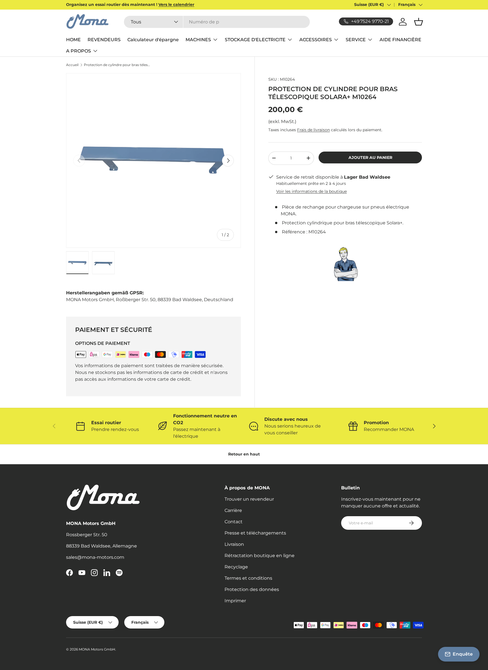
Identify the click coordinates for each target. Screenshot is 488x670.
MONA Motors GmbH (97, 649)
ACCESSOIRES (315, 39)
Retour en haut (244, 454)
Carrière (233, 510)
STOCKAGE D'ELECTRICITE (255, 39)
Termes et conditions (248, 578)
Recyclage (236, 567)
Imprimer (235, 600)
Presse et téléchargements (255, 533)
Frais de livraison (313, 129)
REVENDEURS (104, 39)
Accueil (72, 65)
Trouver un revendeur (249, 499)
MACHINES (198, 39)
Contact (234, 521)
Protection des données (252, 589)
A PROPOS (78, 51)
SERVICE (356, 39)
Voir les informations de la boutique (311, 191)
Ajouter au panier (370, 157)
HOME (73, 39)
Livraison (234, 544)
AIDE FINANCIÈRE (400, 39)
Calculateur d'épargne (153, 39)
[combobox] (217, 22)
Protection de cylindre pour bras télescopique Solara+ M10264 (118, 65)
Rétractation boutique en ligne (260, 555)
